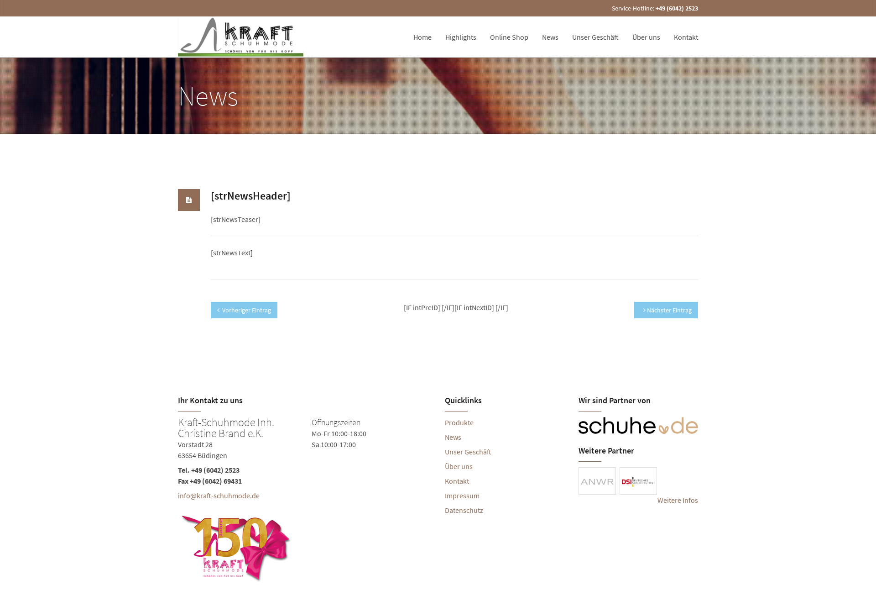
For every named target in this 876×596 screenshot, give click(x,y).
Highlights (460, 37)
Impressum (462, 495)
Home (422, 37)
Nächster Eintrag (669, 310)
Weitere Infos (677, 500)
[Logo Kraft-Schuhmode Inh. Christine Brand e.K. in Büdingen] (241, 37)
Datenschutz (464, 510)
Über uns (646, 37)
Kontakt (686, 37)
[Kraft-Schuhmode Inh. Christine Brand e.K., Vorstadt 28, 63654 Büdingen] (304, 501)
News (550, 37)
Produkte (459, 422)
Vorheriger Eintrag (246, 310)
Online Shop (509, 37)
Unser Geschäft (595, 37)
